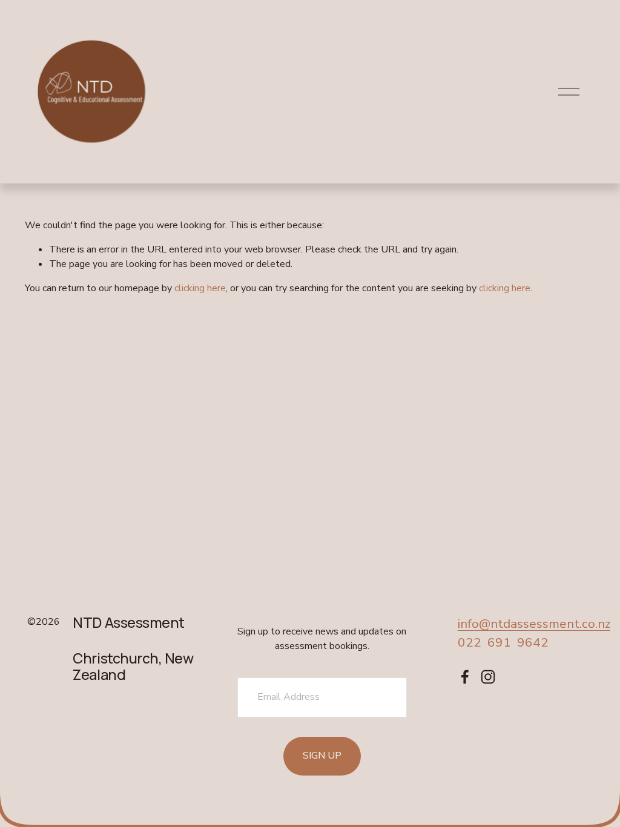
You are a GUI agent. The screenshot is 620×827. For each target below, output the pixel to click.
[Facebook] (465, 677)
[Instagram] (488, 677)
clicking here (200, 288)
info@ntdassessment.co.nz (534, 623)
